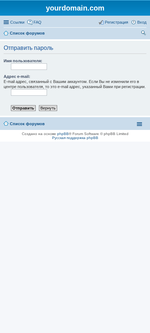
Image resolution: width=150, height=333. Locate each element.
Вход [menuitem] (141, 22)
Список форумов (27, 33)
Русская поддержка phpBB (75, 138)
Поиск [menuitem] (144, 34)
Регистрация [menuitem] (116, 22)
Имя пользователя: (23, 61)
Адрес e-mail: (17, 76)
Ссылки (17, 22)
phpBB (63, 134)
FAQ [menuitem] (37, 22)
